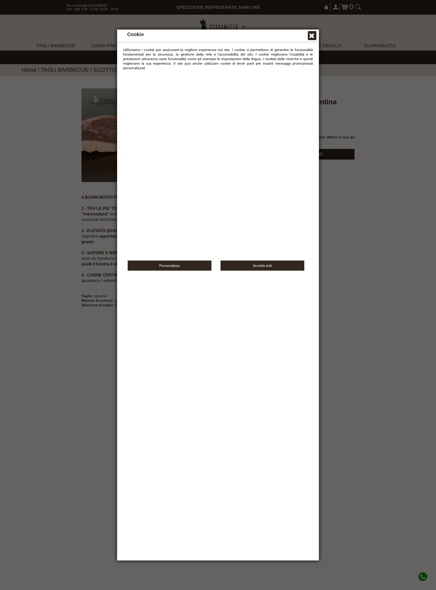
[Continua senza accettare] (312, 37)
